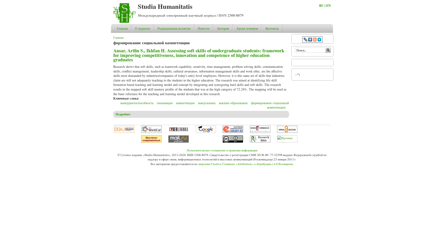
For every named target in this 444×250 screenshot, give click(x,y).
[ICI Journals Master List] (260, 132)
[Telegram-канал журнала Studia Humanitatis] (319, 40)
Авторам (223, 28)
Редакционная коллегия (173, 28)
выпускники (207, 103)
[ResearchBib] (260, 141)
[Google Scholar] (206, 132)
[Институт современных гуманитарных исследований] (151, 141)
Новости (204, 28)
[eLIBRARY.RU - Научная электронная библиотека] (233, 132)
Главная (122, 28)
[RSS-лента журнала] (315, 40)
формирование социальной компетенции (270, 105)
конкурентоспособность (137, 103)
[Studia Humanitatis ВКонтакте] (310, 40)
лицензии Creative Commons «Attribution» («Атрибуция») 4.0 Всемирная (245, 164)
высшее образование (233, 103)
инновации (165, 103)
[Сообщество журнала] (306, 40)
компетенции (185, 103)
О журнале (142, 28)
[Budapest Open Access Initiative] (287, 132)
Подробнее (123, 114)
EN (328, 5)
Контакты (272, 28)
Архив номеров (247, 28)
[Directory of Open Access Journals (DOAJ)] (124, 132)
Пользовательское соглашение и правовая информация (222, 150)
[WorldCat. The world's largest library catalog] (151, 132)
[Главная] (124, 21)
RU (321, 5)
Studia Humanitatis (165, 6)
